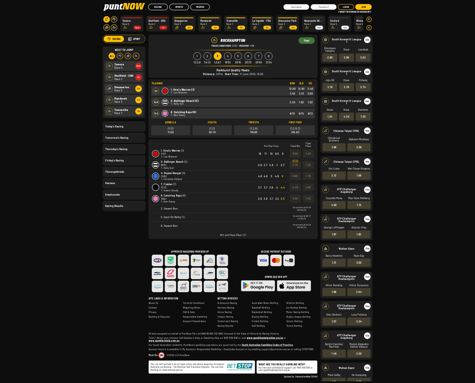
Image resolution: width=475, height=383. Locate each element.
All (112, 56)
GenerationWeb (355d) (306, 376)
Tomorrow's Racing (117, 137)
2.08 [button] (359, 147)
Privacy (153, 312)
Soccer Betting (294, 321)
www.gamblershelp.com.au (164, 340)
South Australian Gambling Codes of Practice (267, 344)
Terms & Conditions (193, 302)
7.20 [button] (363, 116)
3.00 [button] (359, 262)
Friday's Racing (114, 160)
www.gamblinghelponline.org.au (265, 337)
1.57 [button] (334, 321)
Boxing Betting (260, 316)
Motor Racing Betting (297, 312)
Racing (158, 6)
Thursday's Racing (116, 149)
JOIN (363, 6)
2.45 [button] (308, 153)
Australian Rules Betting (265, 302)
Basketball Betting (262, 312)
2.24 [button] (359, 321)
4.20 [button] (346, 116)
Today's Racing (114, 126)
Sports (179, 6)
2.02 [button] (363, 57)
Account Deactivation (194, 321)
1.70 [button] (308, 176)
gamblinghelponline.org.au (276, 370)
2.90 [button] (330, 57)
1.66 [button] (359, 175)
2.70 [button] (295, 164)
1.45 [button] (308, 198)
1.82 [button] (359, 234)
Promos (200, 6)
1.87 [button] (334, 234)
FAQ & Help (189, 312)
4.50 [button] (334, 205)
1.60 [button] (308, 187)
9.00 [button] (295, 153)
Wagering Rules (191, 307)
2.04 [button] (359, 291)
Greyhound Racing (227, 302)
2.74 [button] (363, 87)
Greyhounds (112, 194)
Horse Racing (224, 312)
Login (346, 6)
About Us (153, 302)
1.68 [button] (334, 147)
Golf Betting (258, 325)
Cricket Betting (260, 321)
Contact (153, 307)
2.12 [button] (334, 175)
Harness (110, 183)
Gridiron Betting (295, 302)
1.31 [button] (334, 262)
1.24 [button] (329, 116)
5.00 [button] (295, 176)
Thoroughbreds (114, 171)
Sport (136, 38)
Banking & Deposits (159, 316)
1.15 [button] (359, 205)
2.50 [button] (359, 353)
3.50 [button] (295, 198)
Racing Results (114, 205)
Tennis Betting (294, 325)
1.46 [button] (334, 353)
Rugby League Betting (298, 316)
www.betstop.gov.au (173, 369)
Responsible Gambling (195, 316)
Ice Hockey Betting (296, 307)
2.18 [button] (329, 87)
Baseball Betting (261, 307)
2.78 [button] (346, 87)
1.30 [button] (308, 164)
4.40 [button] (295, 187)
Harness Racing (225, 307)
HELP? (341, 11)
